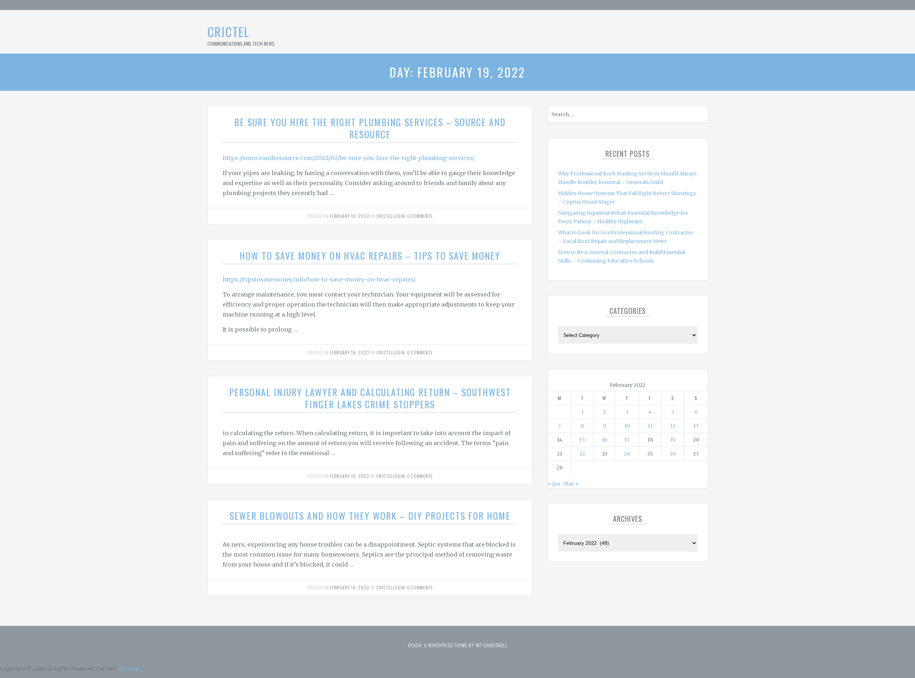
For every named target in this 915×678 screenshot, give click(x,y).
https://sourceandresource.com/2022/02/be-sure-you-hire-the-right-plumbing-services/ (349, 157)
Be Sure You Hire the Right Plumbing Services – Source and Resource (370, 128)
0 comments (419, 216)
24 (627, 453)
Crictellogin (390, 216)
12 (673, 426)
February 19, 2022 (350, 216)
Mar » (571, 483)
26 (673, 453)
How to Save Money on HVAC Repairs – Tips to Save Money (369, 256)
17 (626, 440)
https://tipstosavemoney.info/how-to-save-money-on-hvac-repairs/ (319, 279)
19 (673, 440)
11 (650, 426)
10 (627, 426)
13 (696, 426)
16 (604, 440)
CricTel (228, 32)
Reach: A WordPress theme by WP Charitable (457, 645)
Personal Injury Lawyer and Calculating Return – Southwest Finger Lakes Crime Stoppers (370, 398)
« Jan (554, 483)
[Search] (701, 116)
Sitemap (128, 668)
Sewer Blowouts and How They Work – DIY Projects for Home (369, 516)
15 (582, 440)
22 (582, 453)
